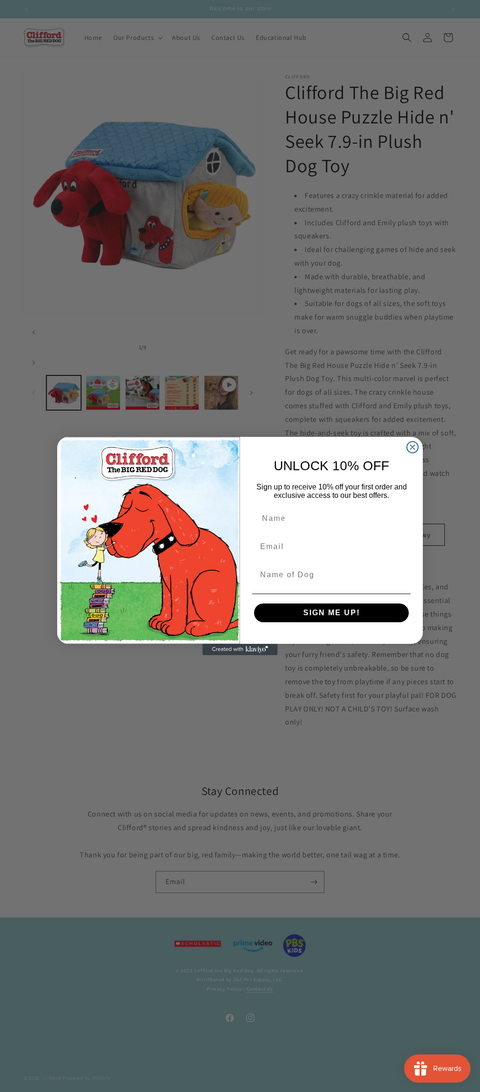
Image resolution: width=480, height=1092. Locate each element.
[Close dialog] (412, 447)
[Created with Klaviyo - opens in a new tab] (240, 649)
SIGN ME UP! (331, 613)
